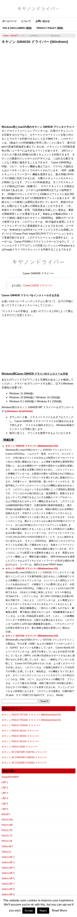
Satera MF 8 (8, 889)
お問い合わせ (43, 21)
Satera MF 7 (8, 883)
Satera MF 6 (8, 878)
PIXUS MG (7, 819)
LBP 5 (5, 803)
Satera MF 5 (8, 873)
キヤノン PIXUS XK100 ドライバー (20, 741)
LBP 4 (5, 798)
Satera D (6, 851)
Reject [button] (43, 910)
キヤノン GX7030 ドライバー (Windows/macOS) (32, 635)
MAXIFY (6, 814)
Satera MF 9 (8, 894)
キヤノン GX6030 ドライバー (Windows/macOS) (32, 568)
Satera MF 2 (8, 857)
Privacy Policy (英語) (50, 28)
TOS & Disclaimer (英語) (17, 28)
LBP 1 (5, 782)
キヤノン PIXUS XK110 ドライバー (20, 730)
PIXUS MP (7, 825)
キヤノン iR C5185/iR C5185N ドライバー (24, 762)
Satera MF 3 (8, 862)
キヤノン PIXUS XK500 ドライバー (20, 736)
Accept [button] (29, 910)
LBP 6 (5, 809)
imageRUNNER (10, 777)
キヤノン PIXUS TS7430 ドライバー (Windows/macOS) (31, 714)
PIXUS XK (7, 841)
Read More (59, 910)
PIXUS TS (7, 835)
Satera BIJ (7, 846)
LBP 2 (5, 787)
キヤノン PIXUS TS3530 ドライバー (21, 725)
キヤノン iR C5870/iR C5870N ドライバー (24, 752)
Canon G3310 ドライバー (38, 285)
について (26, 21)
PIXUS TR (7, 830)
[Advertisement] (38, 84)
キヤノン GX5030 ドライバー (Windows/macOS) (32, 446)
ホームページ (9, 21)
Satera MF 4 (8, 867)
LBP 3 (5, 793)
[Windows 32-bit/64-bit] (20, 411)
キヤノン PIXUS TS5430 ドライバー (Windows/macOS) (31, 720)
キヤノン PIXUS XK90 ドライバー (20, 746)
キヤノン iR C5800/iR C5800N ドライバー (24, 757)
